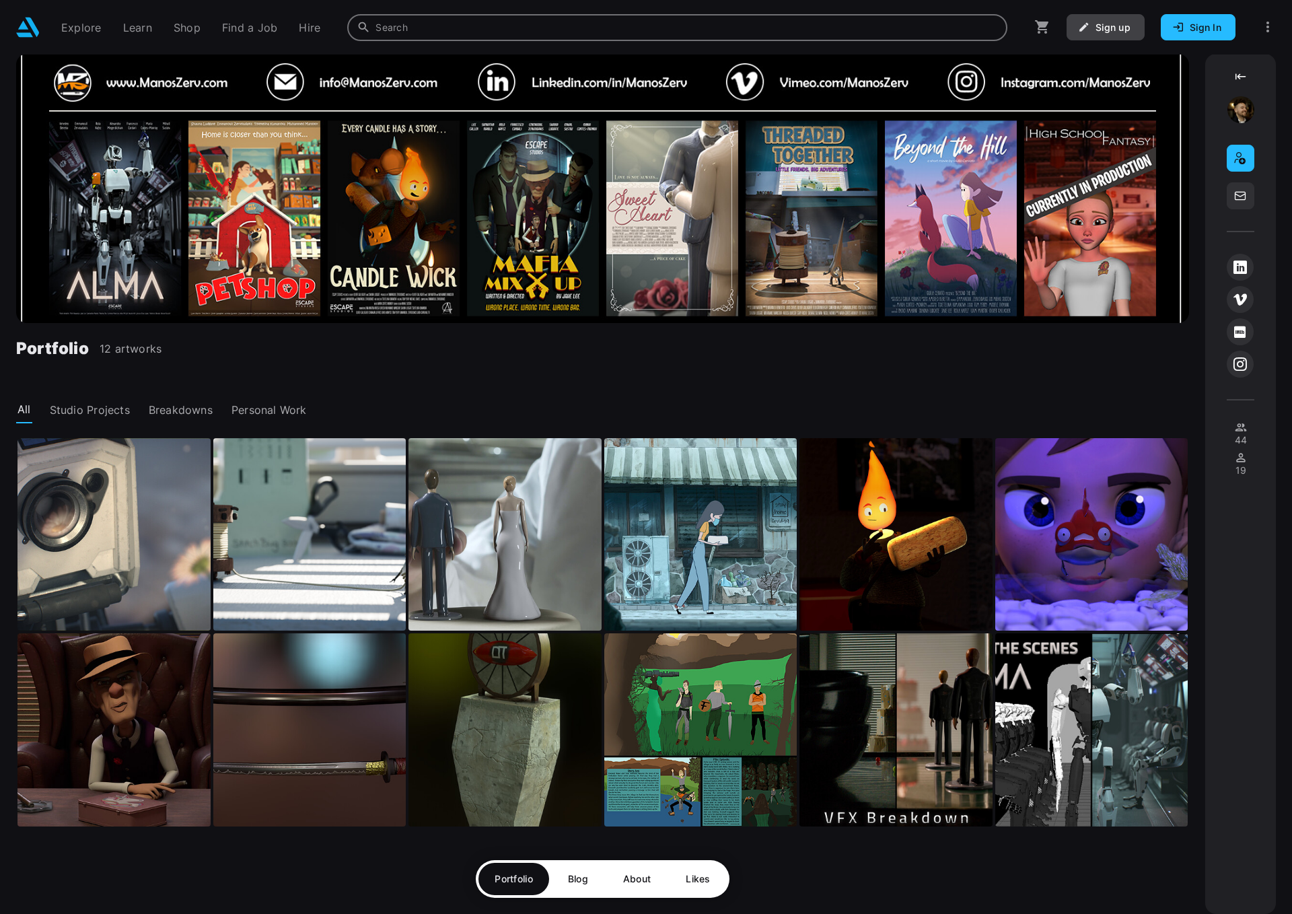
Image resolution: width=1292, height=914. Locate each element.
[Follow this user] (1240, 158)
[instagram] (1240, 364)
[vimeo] (1240, 299)
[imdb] (1240, 331)
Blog (578, 878)
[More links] (1268, 27)
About (637, 878)
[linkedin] (1240, 267)
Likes (698, 878)
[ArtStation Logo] (28, 27)
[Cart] (1042, 27)
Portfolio (514, 878)
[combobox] (677, 27)
